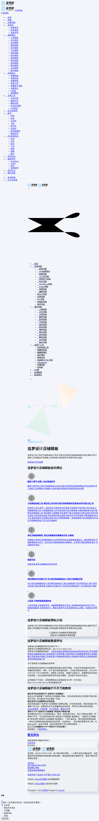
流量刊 (43, 784)
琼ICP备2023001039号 (37, 765)
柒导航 (45, 790)
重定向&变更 (9, 808)
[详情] (28, 493)
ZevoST (61, 790)
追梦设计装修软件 (72, 656)
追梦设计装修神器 (56, 656)
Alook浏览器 (33, 709)
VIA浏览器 (54, 709)
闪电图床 (44, 779)
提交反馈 (5, 818)
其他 (6, 816)
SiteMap (31, 763)
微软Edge (64, 709)
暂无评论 (33, 734)
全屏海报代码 (66, 651)
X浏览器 (43, 709)
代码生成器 (56, 651)
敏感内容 (8, 813)
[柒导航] (38, 186)
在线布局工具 (86, 651)
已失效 (7, 805)
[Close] (2, 800)
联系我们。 (44, 729)
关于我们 (48, 775)
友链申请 (31, 775)
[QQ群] (28, 788)
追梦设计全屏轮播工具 (58, 654)
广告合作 (39, 775)
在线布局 (76, 651)
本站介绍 (56, 775)
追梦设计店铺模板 (76, 654)
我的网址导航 (33, 768)
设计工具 (31, 442)
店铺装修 (39, 442)
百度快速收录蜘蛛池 (36, 770)
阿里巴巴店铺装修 (87, 656)
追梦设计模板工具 (41, 656)
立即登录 (31, 743)
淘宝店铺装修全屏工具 (39, 654)
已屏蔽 (7, 810)
